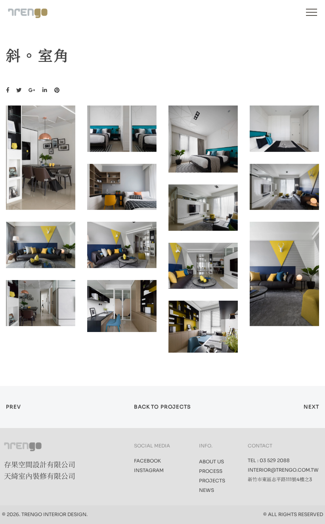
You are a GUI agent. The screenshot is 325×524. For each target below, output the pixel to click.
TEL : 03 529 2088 (269, 460)
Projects (212, 481)
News (206, 490)
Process (210, 471)
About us (211, 461)
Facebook (147, 461)
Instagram (149, 470)
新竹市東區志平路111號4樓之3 (280, 479)
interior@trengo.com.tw (283, 470)
